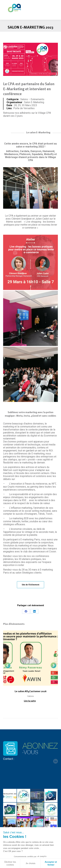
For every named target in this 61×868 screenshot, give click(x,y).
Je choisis (30, 863)
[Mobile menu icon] (56, 8)
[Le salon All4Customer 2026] (24, 809)
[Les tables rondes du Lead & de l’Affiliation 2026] (37, 796)
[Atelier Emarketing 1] (30, 318)
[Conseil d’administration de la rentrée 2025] (51, 823)
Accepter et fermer (51, 863)
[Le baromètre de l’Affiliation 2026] (51, 796)
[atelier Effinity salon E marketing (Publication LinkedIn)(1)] (30, 262)
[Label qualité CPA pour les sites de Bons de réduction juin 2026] (24, 796)
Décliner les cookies (10, 863)
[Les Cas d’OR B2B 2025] (10, 823)
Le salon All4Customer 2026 (30, 691)
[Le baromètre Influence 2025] (37, 823)
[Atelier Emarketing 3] (30, 374)
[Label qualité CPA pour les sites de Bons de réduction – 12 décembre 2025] (51, 809)
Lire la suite (30, 701)
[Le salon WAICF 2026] (37, 809)
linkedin (55, 761)
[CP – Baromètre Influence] (24, 823)
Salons (30, 696)
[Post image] (30, 658)
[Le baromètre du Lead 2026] (10, 809)
